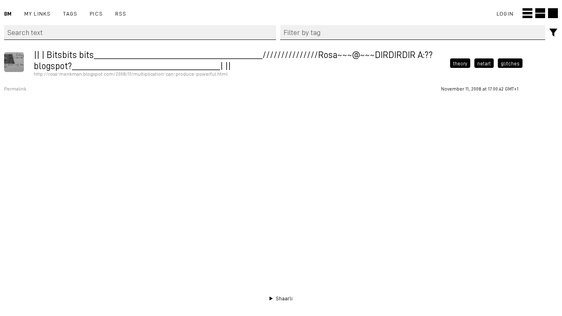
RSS (121, 13)
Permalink (15, 89)
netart (484, 63)
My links (37, 13)
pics (96, 13)
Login (505, 13)
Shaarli (284, 298)
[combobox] (413, 32)
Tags (70, 13)
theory (460, 63)
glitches (510, 63)
